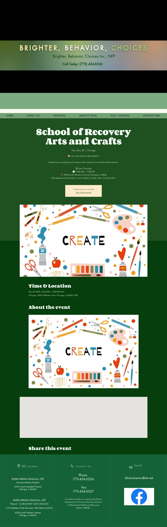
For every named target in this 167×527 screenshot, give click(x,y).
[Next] (148, 46)
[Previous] (18, 46)
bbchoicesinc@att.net (139, 478)
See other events (83, 192)
